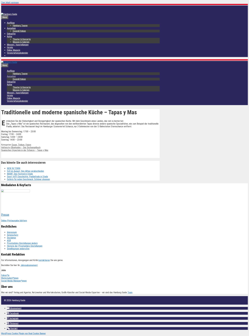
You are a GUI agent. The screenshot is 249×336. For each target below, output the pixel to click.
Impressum (12, 232)
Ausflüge (11, 22)
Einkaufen (11, 33)
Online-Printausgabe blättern (14, 220)
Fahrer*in (5, 275)
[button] (14, 308)
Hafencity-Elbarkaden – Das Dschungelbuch (20, 147)
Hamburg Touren (20, 25)
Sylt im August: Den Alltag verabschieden (25, 171)
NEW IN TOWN (13, 168)
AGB (9, 240)
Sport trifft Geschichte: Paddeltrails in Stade (27, 176)
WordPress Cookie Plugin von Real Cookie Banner (23, 333)
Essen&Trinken (19, 31)
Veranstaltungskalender (17, 53)
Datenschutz (12, 235)
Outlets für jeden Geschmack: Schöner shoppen (28, 179)
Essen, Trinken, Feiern (21, 144)
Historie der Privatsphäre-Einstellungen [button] (24, 246)
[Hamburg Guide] (9, 62)
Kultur (9, 36)
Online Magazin (13, 50)
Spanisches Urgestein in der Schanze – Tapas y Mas (24, 150)
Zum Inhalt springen (10, 2)
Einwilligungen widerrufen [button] (18, 248)
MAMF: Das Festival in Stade (20, 173)
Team (130, 292)
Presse (5, 214)
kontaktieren (44, 260)
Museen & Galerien (21, 42)
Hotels (10, 47)
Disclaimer (11, 237)
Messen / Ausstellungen (18, 44)
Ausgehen (11, 28)
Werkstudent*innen (9, 278)
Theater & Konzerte (22, 39)
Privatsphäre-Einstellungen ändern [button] (22, 243)
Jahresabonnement (29, 265)
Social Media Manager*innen (14, 280)
